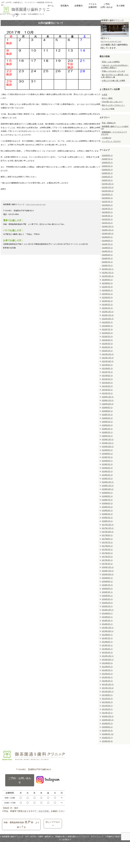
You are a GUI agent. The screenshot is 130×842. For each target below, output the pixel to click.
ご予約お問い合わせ (106, 5)
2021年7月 (107, 372)
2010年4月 (107, 741)
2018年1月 (107, 521)
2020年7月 (107, 415)
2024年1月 (107, 266)
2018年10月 (107, 489)
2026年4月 (107, 170)
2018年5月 (107, 507)
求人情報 (120, 6)
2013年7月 (107, 638)
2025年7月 (107, 202)
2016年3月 (107, 599)
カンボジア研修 (108, 109)
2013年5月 (107, 645)
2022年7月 (107, 329)
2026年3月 (107, 173)
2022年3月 (107, 344)
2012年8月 (107, 663)
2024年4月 (107, 255)
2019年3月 (107, 471)
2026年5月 (107, 166)
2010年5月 (107, 738)
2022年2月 (107, 347)
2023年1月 (107, 308)
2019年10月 (107, 447)
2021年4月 (107, 383)
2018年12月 (107, 482)
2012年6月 (107, 667)
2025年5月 (107, 209)
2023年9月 (107, 280)
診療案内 (79, 6)
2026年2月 (107, 177)
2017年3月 (107, 557)
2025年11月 (107, 187)
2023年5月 (107, 294)
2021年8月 (107, 368)
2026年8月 (107, 155)
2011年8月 (107, 695)
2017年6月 (107, 546)
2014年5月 (107, 621)
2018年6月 (107, 503)
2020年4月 (107, 425)
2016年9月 (107, 578)
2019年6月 (107, 461)
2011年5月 (107, 699)
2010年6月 (107, 734)
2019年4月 (107, 468)
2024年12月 (107, 226)
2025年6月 (107, 205)
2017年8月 (107, 539)
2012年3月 (107, 677)
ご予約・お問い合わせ (19, 780)
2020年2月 (107, 432)
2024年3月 (107, 258)
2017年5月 (107, 550)
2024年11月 (107, 230)
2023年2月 (107, 305)
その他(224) (106, 138)
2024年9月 (107, 237)
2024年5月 (107, 251)
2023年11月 (107, 273)
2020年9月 (107, 408)
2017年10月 (107, 532)
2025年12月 (107, 184)
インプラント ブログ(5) (111, 141)
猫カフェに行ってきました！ (113, 105)
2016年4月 (107, 596)
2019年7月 (107, 457)
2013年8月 (107, 635)
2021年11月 (107, 358)
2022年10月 (107, 319)
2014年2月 (107, 624)
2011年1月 (107, 713)
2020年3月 (107, 429)
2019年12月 (107, 439)
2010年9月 (107, 723)
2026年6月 (107, 163)
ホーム (51, 6)
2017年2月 (107, 560)
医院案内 (65, 6)
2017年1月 (107, 564)
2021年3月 (107, 386)
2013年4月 (107, 649)
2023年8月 (107, 283)
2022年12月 (107, 312)
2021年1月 (107, 393)
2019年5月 (107, 464)
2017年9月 (107, 535)
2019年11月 (107, 443)
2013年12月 (107, 628)
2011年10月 (107, 692)
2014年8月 (107, 613)
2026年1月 (107, 180)
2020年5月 (107, 422)
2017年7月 (107, 542)
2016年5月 (107, 592)
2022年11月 (107, 315)
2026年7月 (107, 159)
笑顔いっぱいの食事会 (111, 62)
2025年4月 (107, 212)
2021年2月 (107, 390)
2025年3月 (107, 216)
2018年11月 (107, 486)
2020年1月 (107, 436)
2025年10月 (107, 191)
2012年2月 (107, 681)
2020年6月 (107, 418)
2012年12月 (107, 656)
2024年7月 (107, 244)
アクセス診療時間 (92, 5)
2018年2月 (107, 518)
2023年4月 (107, 297)
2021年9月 (107, 365)
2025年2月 (107, 219)
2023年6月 (107, 290)
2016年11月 (107, 571)
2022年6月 (107, 333)
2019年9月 (107, 450)
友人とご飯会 (107, 98)
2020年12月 (107, 397)
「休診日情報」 (44, 811)
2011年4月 (107, 702)
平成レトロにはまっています (113, 71)
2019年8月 (107, 454)
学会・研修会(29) (109, 123)
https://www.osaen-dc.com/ (36, 204)
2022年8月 (107, 326)
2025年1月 (107, 223)
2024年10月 (107, 234)
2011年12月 (107, 684)
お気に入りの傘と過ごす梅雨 (113, 81)
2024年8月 (107, 241)
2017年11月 (107, 528)
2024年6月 (107, 248)
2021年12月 (107, 354)
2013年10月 (107, 631)
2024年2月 (107, 262)
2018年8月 (107, 496)
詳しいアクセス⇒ (53, 823)
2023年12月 (107, 269)
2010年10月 (107, 720)
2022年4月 (107, 340)
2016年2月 (107, 603)
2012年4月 (107, 674)
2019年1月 (107, 479)
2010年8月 (107, 727)
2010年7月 (107, 731)
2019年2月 (107, 475)
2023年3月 (107, 301)
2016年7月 (107, 585)
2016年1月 (107, 606)
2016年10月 (107, 574)
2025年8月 (107, 198)
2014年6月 (107, 617)
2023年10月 (107, 276)
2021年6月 (107, 376)
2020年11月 (107, 400)
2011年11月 (107, 688)
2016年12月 (107, 567)
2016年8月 (107, 581)
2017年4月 (107, 553)
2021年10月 (107, 361)
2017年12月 (107, 525)
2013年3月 (107, 652)
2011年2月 (107, 709)
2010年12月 (107, 716)
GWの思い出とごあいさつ (112, 102)
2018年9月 (107, 493)
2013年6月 (107, 642)
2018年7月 (107, 500)
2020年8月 (107, 411)
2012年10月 (107, 660)
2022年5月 (107, 337)
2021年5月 (107, 379)
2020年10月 (107, 404)
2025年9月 (107, 195)
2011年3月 (107, 706)
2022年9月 (107, 322)
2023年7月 (107, 287)
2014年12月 (107, 610)
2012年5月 (107, 670)
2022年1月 (107, 351)
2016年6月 (107, 589)
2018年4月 (107, 510)
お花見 (104, 95)
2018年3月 (107, 514)
